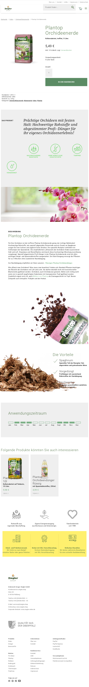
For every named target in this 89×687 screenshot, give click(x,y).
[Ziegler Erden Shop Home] (8, 9)
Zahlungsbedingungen (37, 661)
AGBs (66, 2)
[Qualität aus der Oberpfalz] (34, 625)
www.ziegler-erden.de (28, 609)
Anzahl (47, 67)
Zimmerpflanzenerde (22, 19)
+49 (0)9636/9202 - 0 (20, 598)
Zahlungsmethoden (59, 639)
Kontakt (59, 2)
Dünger (10, 644)
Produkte (11, 639)
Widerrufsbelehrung (36, 663)
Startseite (4, 19)
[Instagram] (13, 681)
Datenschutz (84, 2)
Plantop (39, 100)
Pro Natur (11, 656)
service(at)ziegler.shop (20, 604)
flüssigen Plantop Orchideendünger (58, 263)
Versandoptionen (36, 658)
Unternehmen (34, 639)
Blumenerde (28, 100)
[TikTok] (16, 681)
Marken (10, 653)
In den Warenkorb (66, 82)
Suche (71, 9)
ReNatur (11, 661)
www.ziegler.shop (22, 607)
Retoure (33, 666)
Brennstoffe (12, 646)
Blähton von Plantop (40, 276)
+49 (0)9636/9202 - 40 (20, 601)
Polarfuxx (11, 671)
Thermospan (12, 668)
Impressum (73, 2)
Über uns (52, 2)
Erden (11, 19)
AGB (31, 656)
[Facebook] (9, 681)
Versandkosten (66, 50)
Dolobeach (11, 666)
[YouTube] (19, 681)
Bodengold (11, 663)
